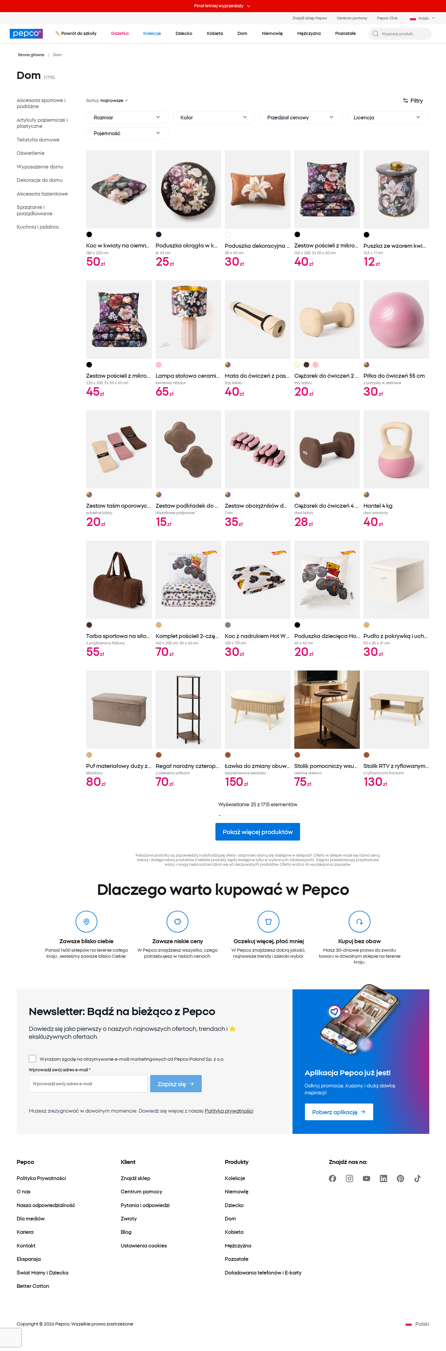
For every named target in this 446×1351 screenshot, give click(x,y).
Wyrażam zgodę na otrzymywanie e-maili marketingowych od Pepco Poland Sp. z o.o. (132, 1059)
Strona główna (31, 54)
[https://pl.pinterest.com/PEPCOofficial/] (402, 1178)
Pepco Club (387, 17)
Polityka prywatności (229, 1110)
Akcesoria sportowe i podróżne (41, 103)
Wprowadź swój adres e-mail (60, 1070)
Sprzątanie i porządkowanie (34, 210)
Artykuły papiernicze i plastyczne (42, 123)
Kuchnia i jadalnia (38, 227)
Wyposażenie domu (40, 166)
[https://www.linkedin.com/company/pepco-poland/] (385, 1178)
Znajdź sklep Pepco (309, 17)
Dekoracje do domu (40, 180)
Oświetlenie (31, 153)
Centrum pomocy (352, 17)
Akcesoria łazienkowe (42, 193)
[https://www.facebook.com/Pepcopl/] (334, 1178)
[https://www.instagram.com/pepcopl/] (351, 1178)
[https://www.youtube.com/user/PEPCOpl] (368, 1178)
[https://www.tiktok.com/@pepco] (419, 1178)
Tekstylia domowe (38, 139)
